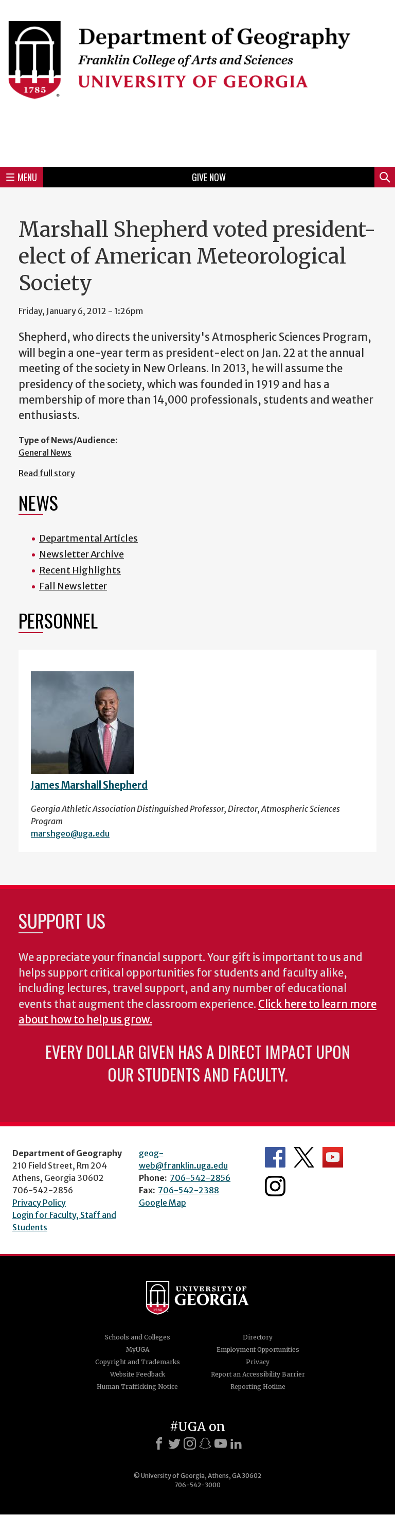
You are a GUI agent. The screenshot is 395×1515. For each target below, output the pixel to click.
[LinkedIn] (236, 1443)
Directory (258, 1337)
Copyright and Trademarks (137, 1362)
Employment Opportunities (258, 1349)
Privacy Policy (39, 1202)
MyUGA (137, 1349)
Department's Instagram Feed (275, 1186)
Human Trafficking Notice (137, 1386)
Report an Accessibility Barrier (258, 1374)
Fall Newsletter (73, 586)
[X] (174, 1443)
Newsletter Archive (81, 554)
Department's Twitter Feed (304, 1157)
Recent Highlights (80, 570)
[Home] (197, 82)
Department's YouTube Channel (332, 1157)
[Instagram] (190, 1443)
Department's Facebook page (275, 1157)
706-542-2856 (200, 1178)
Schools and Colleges (137, 1337)
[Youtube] (220, 1443)
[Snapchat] (205, 1443)
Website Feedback (137, 1374)
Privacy (258, 1362)
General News (45, 452)
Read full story (47, 473)
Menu (27, 177)
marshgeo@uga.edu (70, 833)
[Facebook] (159, 1443)
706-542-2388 (188, 1190)
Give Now (209, 177)
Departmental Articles (88, 538)
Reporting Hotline (257, 1386)
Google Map (162, 1202)
